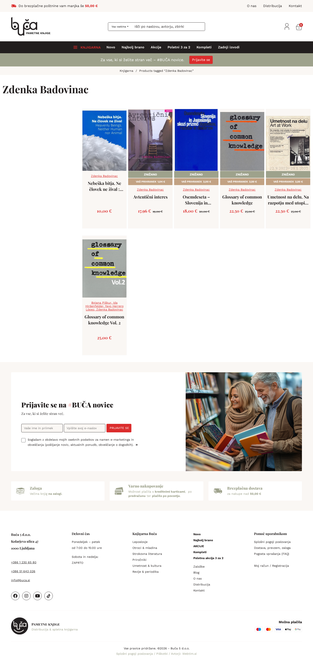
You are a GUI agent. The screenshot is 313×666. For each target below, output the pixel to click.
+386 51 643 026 (23, 571)
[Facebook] (15, 596)
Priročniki (139, 559)
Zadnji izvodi (229, 47)
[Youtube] (37, 596)
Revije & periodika (145, 571)
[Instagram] (26, 596)
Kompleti (204, 47)
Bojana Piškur (101, 302)
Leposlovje (140, 542)
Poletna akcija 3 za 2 (208, 558)
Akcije (156, 47)
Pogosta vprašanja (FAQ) (271, 553)
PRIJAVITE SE (119, 428)
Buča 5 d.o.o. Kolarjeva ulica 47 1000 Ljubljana (24, 541)
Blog (196, 572)
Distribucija (201, 584)
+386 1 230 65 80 (23, 562)
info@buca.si (20, 580)
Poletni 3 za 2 (179, 47)
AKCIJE (198, 546)
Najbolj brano (133, 47)
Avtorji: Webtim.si (184, 653)
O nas (197, 578)
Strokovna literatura (147, 553)
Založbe (199, 566)
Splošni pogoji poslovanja (272, 542)
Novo (110, 47)
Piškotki (162, 653)
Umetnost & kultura (146, 565)
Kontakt (199, 590)
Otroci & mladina (144, 547)
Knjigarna (126, 70)
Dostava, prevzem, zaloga (272, 547)
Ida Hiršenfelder (101, 304)
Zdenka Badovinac (104, 176)
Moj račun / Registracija (271, 565)
